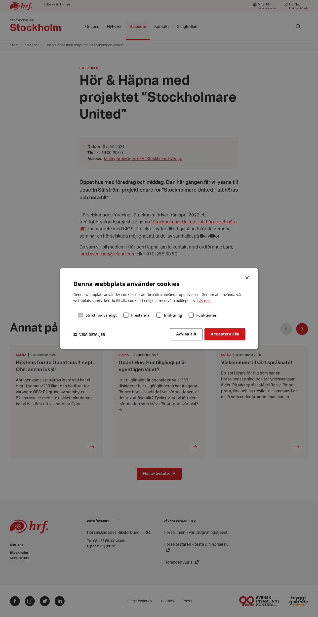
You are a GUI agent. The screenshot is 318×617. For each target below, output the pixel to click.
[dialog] (159, 308)
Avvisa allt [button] (186, 334)
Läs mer (204, 300)
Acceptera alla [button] (225, 334)
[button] (89, 334)
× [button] (247, 277)
